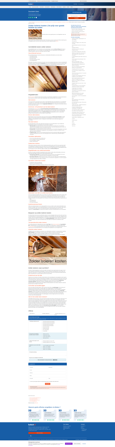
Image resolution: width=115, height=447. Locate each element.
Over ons (73, 125)
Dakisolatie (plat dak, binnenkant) (48, 325)
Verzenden (47, 383)
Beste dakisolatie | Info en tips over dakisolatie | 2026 (37, 22)
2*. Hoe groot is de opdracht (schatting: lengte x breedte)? (34, 334)
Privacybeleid (84, 439)
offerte (57, 41)
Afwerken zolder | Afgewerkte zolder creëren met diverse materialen (78, 30)
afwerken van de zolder (32, 65)
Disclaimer (74, 124)
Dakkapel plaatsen (75, 47)
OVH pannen (74, 41)
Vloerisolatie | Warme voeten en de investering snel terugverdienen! (78, 113)
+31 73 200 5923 (84, 429)
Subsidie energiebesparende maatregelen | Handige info (77, 108)
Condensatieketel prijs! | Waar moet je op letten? (79, 57)
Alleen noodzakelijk (77, 443)
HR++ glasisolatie (46, 329)
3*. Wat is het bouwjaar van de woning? (34, 341)
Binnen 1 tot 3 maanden (46, 346)
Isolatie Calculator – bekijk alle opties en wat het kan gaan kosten (79, 105)
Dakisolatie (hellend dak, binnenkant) (49, 322)
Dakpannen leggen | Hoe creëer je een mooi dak (79, 43)
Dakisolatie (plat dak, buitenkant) (48, 324)
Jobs (64, 429)
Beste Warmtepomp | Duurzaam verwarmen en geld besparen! (78, 94)
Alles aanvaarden (68, 443)
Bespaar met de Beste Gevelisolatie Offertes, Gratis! (78, 81)
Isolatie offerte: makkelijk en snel (78, 117)
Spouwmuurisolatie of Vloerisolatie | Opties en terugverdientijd (78, 67)
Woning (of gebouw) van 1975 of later (49, 342)
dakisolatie (36, 108)
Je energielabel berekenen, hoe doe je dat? (79, 46)
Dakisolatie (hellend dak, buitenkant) (48, 321)
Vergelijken (76, 18)
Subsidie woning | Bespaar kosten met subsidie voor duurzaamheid (79, 76)
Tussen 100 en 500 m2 (46, 336)
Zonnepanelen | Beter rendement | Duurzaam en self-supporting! (78, 110)
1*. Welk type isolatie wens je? (34, 321)
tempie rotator (74, 120)
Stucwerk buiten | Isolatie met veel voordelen (78, 71)
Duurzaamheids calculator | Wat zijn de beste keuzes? (79, 103)
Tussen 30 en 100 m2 (46, 335)
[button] (30, 415)
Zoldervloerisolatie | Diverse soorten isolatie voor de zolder (78, 32)
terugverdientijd (31, 226)
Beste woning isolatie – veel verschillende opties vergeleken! (78, 62)
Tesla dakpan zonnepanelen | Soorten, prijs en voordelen (79, 91)
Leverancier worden (66, 427)
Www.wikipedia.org (33, 401)
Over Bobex (77, 439)
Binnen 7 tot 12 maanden (47, 349)
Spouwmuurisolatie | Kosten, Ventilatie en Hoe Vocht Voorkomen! (79, 115)
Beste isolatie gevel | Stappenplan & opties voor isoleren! (78, 65)
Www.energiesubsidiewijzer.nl (35, 397)
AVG (81, 439)
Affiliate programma (66, 428)
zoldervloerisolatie (56, 224)
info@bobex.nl (83, 430)
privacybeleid (47, 388)
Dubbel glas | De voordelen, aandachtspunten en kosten (77, 89)
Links (73, 121)
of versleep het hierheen (45, 359)
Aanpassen (84, 443)
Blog (73, 98)
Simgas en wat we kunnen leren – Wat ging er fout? (79, 84)
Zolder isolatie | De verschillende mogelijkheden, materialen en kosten (57, 22)
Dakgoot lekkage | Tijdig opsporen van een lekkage (79, 39)
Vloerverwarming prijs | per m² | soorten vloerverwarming (79, 74)
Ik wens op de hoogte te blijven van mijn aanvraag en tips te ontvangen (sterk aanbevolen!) (44, 381)
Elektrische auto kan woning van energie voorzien (78, 50)
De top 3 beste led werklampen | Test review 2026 (78, 60)
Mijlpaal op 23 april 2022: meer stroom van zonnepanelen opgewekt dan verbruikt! (79, 54)
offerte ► (36, 402)
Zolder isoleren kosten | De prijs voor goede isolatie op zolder (78, 35)
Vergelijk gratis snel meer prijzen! (78, 69)
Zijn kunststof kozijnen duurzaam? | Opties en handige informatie (78, 79)
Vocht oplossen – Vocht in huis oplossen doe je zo (79, 96)
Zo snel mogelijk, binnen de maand (48, 345)
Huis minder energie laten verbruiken (79, 51)
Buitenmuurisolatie (46, 328)
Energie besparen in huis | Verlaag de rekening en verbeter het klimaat (78, 86)
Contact (73, 118)
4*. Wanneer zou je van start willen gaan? (34, 346)
